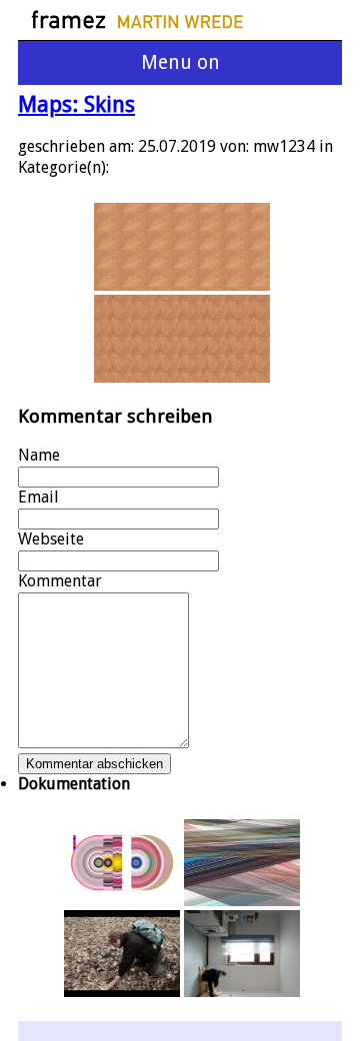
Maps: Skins (76, 104)
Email (38, 497)
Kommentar (60, 580)
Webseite (51, 538)
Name (39, 455)
